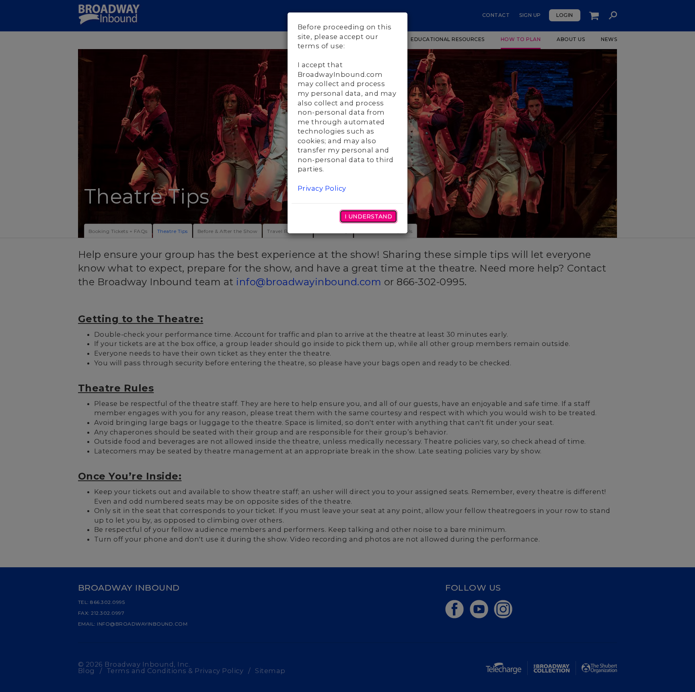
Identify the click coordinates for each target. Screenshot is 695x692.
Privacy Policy (322, 188)
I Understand (368, 216)
